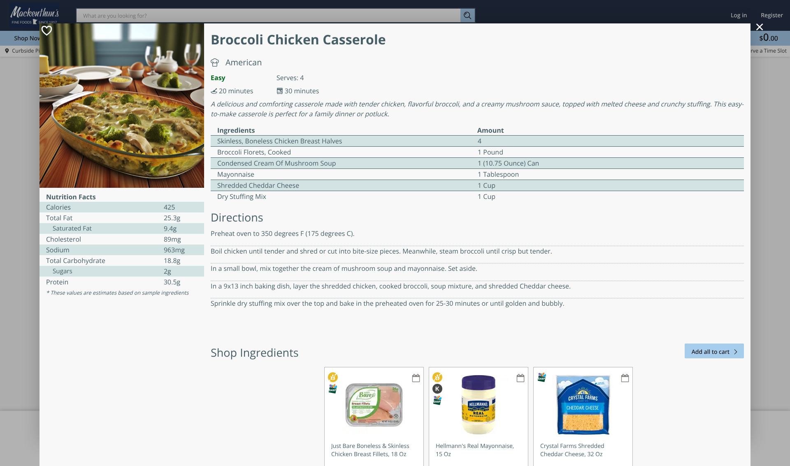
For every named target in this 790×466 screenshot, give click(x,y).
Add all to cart (711, 352)
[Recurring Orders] (416, 378)
